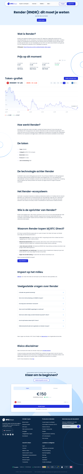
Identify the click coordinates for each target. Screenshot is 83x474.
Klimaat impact (26, 459)
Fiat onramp (45, 438)
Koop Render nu (22, 260)
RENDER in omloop (46, 67)
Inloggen (63, 3)
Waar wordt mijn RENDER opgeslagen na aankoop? (31, 309)
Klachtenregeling (46, 453)
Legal (43, 446)
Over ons (24, 446)
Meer (48, 3)
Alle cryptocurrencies (27, 429)
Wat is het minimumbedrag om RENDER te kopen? (31, 298)
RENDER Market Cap (34, 67)
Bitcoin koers (25, 422)
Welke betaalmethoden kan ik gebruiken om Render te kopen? (34, 326)
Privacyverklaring (46, 450)
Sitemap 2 (44, 457)
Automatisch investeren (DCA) (49, 424)
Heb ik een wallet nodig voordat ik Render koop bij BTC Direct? (34, 315)
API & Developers (46, 436)
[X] (3, 434)
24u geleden (20, 63)
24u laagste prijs (45, 63)
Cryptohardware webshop (48, 433)
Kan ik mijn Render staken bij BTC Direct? (29, 320)
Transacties (25, 462)
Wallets (42, 3)
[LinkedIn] (10, 434)
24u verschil (57, 63)
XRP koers (24, 427)
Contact (24, 448)
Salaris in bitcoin (46, 427)
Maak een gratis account (41, 380)
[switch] (62, 60)
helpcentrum (44, 336)
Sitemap (44, 455)
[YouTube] (8, 434)
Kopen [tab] (27, 388)
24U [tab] (54, 83)
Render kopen (41, 20)
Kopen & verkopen (23, 3)
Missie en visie (25, 450)
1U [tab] (51, 83)
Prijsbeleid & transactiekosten (29, 455)
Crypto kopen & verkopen (48, 422)
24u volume (19, 67)
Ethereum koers (26, 424)
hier (33, 359)
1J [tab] (64, 83)
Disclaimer (44, 459)
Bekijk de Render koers (70, 78)
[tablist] (59, 83)
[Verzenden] (78, 426)
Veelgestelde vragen (27, 433)
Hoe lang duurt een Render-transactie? (28, 303)
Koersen (34, 3)
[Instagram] (5, 434)
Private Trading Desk (47, 429)
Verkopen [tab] (55, 388)
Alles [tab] (67, 83)
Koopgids (24, 431)
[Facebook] (13, 434)
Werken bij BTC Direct (27, 453)
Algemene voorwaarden (48, 448)
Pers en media (25, 457)
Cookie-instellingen (46, 462)
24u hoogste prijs (33, 63)
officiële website (47, 350)
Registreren (71, 3)
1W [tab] (58, 83)
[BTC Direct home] (12, 4)
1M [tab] (61, 83)
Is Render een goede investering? (27, 292)
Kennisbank (25, 436)
